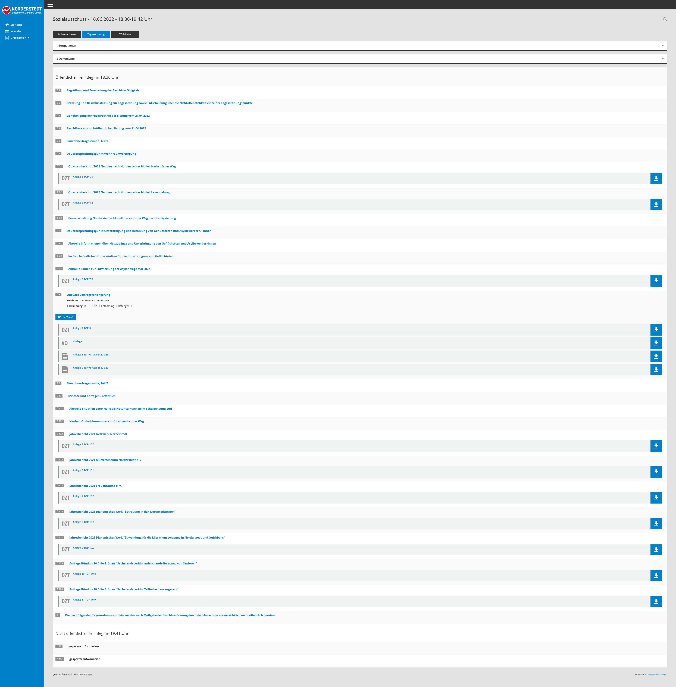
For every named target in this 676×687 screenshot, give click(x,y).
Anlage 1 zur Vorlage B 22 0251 (91, 354)
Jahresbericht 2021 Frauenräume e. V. (95, 486)
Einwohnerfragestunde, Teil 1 (87, 141)
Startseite (16, 24)
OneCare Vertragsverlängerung (88, 295)
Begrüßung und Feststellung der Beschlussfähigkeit (103, 90)
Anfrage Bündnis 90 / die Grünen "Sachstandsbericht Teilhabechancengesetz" (123, 589)
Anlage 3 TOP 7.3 (83, 279)
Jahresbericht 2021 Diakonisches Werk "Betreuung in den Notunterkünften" (122, 512)
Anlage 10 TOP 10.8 (84, 573)
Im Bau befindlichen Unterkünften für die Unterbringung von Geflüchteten (121, 256)
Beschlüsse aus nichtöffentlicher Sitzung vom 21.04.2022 (106, 128)
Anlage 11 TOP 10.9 (84, 599)
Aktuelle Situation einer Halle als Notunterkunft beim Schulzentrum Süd (120, 409)
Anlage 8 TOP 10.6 (83, 522)
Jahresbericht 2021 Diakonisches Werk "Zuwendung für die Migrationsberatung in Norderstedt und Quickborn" (147, 537)
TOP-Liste (125, 34)
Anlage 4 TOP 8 (82, 328)
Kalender (16, 31)
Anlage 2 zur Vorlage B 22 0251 (91, 367)
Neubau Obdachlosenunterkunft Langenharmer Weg (106, 421)
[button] (22, 38)
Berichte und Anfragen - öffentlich (92, 396)
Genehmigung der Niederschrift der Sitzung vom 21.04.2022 (108, 116)
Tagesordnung (96, 34)
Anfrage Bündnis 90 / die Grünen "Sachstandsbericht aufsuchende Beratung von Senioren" (133, 563)
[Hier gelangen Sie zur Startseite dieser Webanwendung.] (22, 10)
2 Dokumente (66, 59)
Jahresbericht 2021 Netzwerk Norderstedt (98, 434)
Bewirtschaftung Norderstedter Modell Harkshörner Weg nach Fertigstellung (122, 218)
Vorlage (77, 341)
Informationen (67, 34)
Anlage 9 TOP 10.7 (83, 548)
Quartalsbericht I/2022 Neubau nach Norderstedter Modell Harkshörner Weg (122, 166)
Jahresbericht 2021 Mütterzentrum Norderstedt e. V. (105, 460)
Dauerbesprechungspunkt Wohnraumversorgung (101, 154)
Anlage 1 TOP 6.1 (83, 176)
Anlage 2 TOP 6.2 (83, 202)
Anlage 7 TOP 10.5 (83, 496)
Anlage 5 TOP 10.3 (83, 444)
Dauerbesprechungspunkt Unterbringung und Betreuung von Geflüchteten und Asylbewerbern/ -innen (139, 231)
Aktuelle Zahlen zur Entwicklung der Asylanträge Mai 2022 (109, 269)
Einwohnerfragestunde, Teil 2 (87, 383)
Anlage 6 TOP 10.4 (83, 470)
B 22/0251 (67, 316)
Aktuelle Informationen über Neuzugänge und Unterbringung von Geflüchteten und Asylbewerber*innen (142, 243)
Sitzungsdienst (656, 674)
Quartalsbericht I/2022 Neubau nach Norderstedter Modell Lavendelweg (119, 192)
